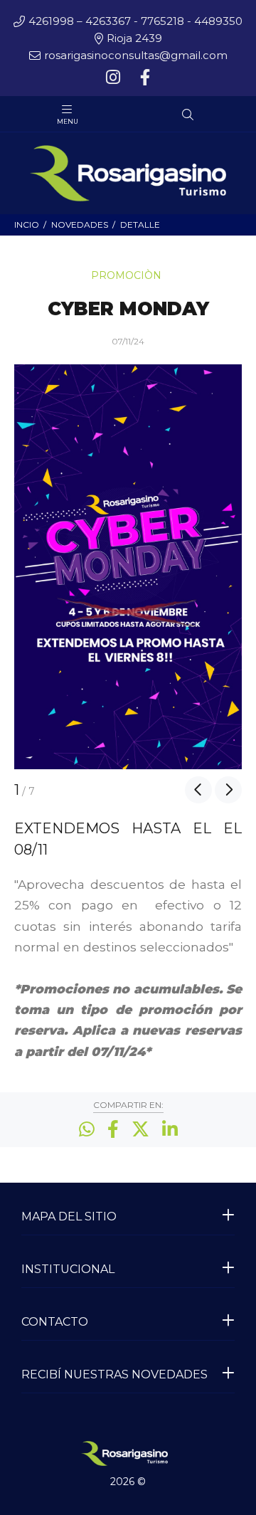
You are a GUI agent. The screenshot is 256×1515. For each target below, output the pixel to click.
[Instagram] (114, 77)
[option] (128, 566)
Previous (198, 789)
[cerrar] (242, 116)
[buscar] (210, 115)
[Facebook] (143, 77)
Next (228, 789)
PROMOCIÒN (126, 275)
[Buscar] (188, 115)
